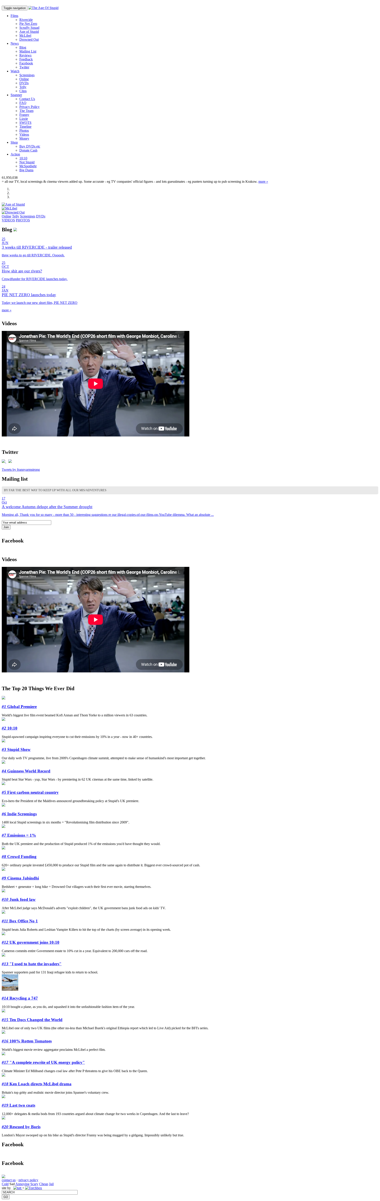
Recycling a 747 (20, 998)
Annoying (22, 1184)
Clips (23, 91)
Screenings (27, 75)
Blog (22, 47)
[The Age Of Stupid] (43, 8)
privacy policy (28, 1180)
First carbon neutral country (30, 792)
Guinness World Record (26, 771)
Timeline (25, 126)
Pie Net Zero (28, 24)
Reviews (25, 55)
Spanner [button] (16, 95)
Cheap (43, 1184)
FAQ (22, 103)
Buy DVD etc (29, 146)
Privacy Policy (29, 107)
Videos (24, 134)
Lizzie (23, 118)
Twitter (24, 67)
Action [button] (15, 154)
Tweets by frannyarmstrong (21, 469)
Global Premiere (19, 706)
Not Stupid (27, 162)
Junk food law (19, 899)
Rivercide (26, 20)
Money (24, 138)
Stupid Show (16, 749)
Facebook (26, 63)
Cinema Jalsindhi (20, 878)
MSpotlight (28, 166)
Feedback (26, 59)
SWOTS (25, 122)
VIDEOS (8, 220)
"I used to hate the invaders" (32, 964)
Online (24, 79)
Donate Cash (28, 150)
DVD (24, 83)
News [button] (15, 43)
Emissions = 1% (19, 835)
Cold (5, 1184)
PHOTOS (23, 220)
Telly (22, 87)
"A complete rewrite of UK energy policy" (43, 1062)
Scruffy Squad (29, 27)
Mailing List (27, 51)
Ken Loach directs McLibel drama (36, 1084)
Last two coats (18, 1105)
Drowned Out (29, 39)
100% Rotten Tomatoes (27, 1041)
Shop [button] (14, 142)
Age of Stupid (29, 31)
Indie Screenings (19, 814)
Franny (24, 115)
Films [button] (14, 16)
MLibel (25, 35)
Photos (24, 130)
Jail (51, 1184)
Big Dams (26, 170)
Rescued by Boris (21, 1126)
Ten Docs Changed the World (32, 1019)
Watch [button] (15, 71)
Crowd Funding (19, 856)
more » (263, 181)
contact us (9, 1180)
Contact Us (27, 99)
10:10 (23, 158)
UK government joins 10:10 (30, 942)
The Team (26, 111)
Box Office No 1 (20, 921)
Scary (34, 1184)
